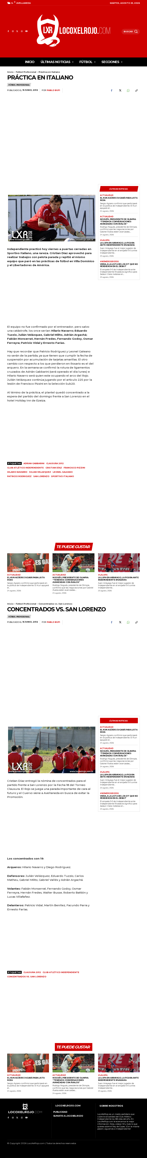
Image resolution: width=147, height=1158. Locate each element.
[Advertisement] (119, 117)
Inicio (10, 72)
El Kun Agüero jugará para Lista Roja (118, 199)
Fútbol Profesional (26, 72)
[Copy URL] (136, 90)
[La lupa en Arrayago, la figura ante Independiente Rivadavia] (119, 562)
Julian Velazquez (40, 472)
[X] (17, 31)
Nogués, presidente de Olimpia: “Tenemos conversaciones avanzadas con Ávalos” (118, 221)
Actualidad (106, 195)
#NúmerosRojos (109, 262)
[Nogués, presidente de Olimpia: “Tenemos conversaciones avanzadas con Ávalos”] (73, 562)
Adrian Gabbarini (33, 463)
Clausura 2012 (55, 463)
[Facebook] (8, 31)
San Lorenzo (41, 476)
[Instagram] (12, 31)
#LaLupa (105, 240)
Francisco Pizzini (74, 467)
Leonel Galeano (63, 472)
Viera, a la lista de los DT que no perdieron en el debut (119, 265)
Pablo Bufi (53, 90)
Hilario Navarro (17, 472)
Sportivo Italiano (62, 476)
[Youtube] (26, 31)
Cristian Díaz (54, 467)
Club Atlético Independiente (25, 467)
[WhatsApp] (21, 31)
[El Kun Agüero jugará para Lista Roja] (28, 562)
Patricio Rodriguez (19, 476)
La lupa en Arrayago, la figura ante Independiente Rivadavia (117, 244)
